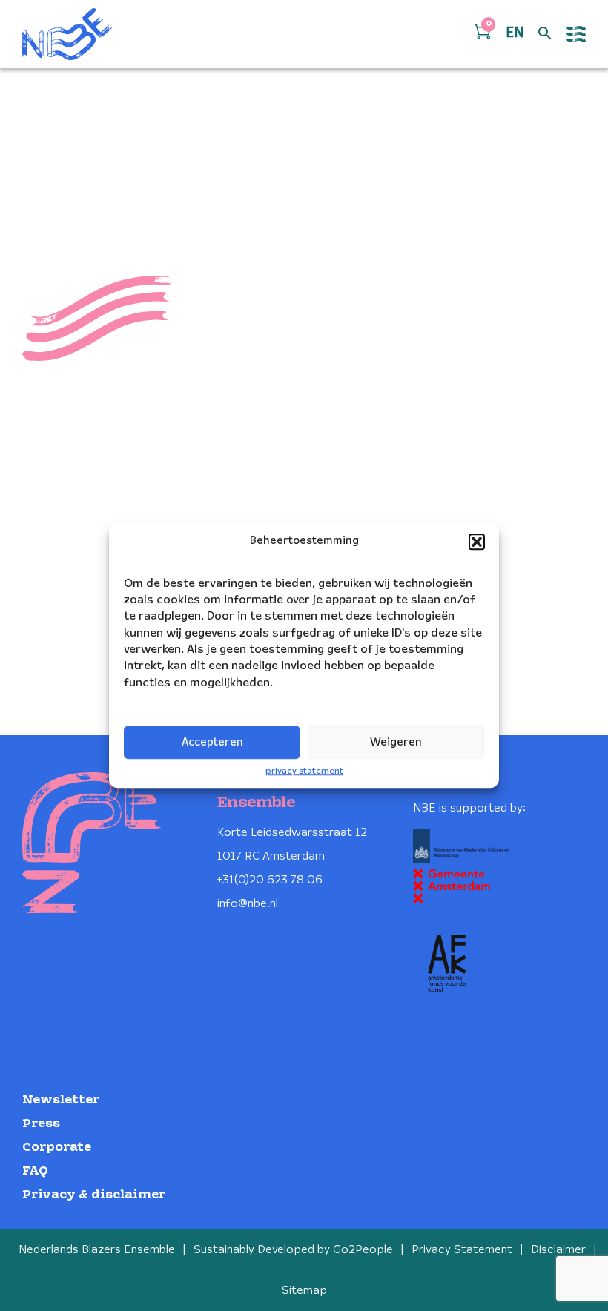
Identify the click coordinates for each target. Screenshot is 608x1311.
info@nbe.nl (247, 903)
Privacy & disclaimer (93, 1195)
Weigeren (396, 742)
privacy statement (304, 771)
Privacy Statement (462, 1249)
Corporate (56, 1147)
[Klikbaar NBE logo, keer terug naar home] (67, 34)
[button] (476, 541)
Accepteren (212, 742)
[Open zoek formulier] (545, 34)
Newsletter (60, 1100)
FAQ (35, 1171)
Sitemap (304, 1290)
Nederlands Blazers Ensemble (97, 1249)
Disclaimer (558, 1249)
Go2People (363, 1249)
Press (41, 1123)
